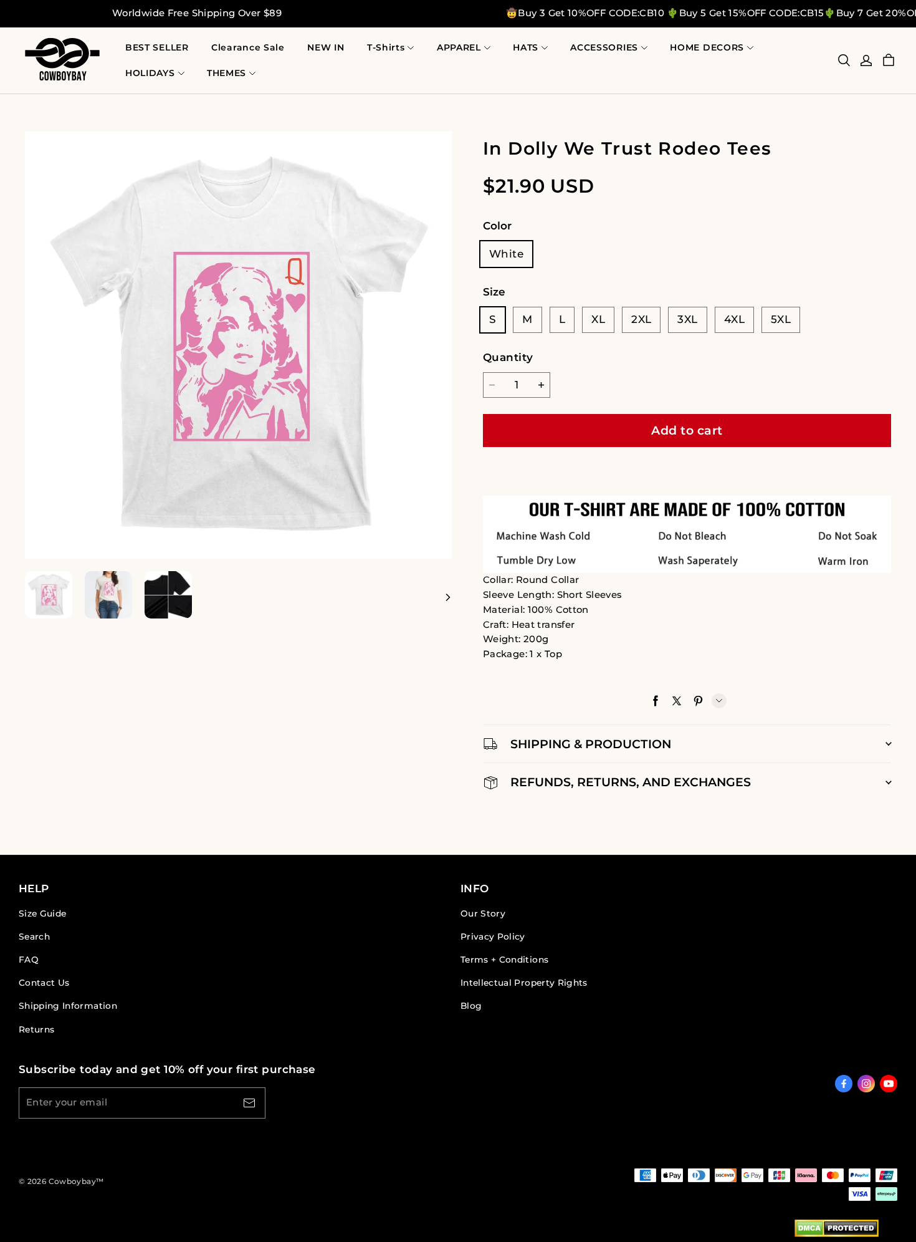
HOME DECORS (707, 47)
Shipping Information (68, 1006)
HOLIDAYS (150, 73)
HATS (525, 47)
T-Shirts (386, 47)
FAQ (29, 960)
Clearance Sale (248, 47)
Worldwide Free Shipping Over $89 (197, 13)
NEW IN (325, 47)
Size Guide (42, 913)
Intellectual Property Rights (524, 983)
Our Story (482, 913)
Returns (36, 1029)
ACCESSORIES (604, 47)
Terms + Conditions (504, 960)
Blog (471, 1006)
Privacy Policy (492, 936)
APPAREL (459, 47)
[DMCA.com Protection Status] (836, 1231)
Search (34, 936)
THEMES (226, 73)
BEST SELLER (157, 47)
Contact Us (44, 983)
